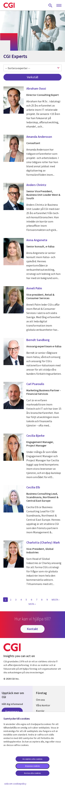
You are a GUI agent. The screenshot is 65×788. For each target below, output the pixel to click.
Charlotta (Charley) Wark (43, 542)
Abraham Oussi (36, 88)
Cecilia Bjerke (35, 436)
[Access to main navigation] (59, 5)
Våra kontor (43, 705)
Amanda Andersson (39, 137)
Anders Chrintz (36, 185)
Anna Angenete (36, 240)
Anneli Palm (34, 288)
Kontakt (32, 629)
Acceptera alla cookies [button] (32, 759)
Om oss (40, 699)
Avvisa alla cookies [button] (32, 773)
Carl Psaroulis (35, 384)
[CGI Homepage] (9, 5)
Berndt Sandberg (38, 340)
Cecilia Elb (33, 487)
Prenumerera (12, 711)
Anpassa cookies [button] (32, 766)
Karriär (40, 711)
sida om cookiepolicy (15, 783)
